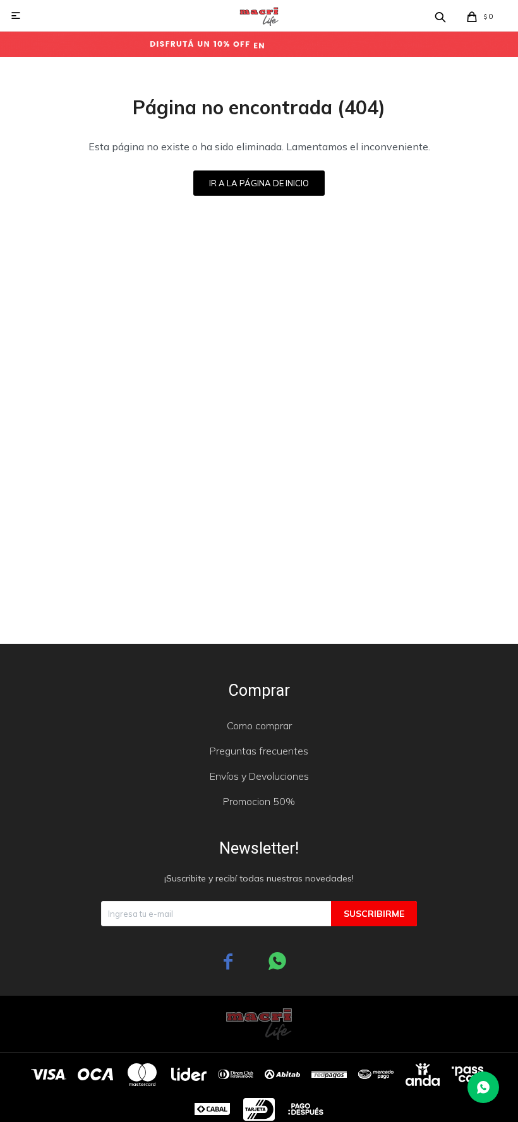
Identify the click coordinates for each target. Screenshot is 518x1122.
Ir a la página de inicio (259, 183)
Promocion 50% (259, 801)
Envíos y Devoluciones (259, 776)
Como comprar (259, 725)
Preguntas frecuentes (259, 750)
